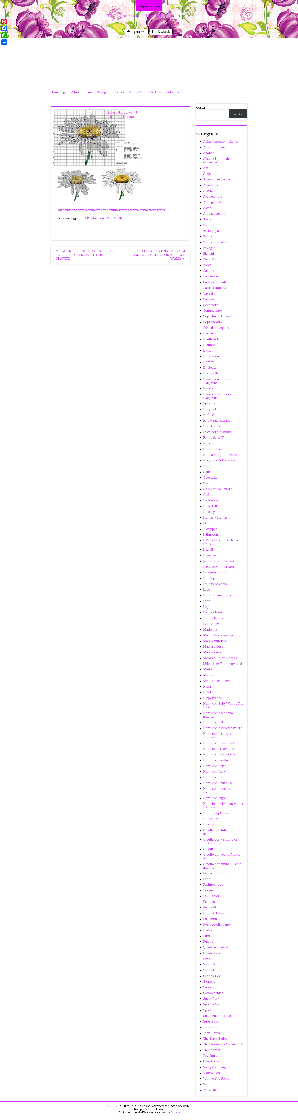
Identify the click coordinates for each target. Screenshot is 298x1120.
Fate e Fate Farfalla (216, 420)
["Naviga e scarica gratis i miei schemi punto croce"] (149, 5)
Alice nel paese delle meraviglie (218, 160)
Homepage (59, 92)
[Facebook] (4, 28)
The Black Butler (215, 1038)
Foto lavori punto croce (165, 92)
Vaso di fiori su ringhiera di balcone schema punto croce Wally (159, 255)
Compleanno (212, 310)
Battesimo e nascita (217, 242)
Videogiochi (212, 1073)
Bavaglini (103, 92)
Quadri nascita (214, 953)
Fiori (206, 443)
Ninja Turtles (212, 698)
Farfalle (208, 415)
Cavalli (208, 293)
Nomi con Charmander (220, 743)
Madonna (210, 629)
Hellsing (209, 512)
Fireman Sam (213, 449)
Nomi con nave (214, 777)
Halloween (211, 500)
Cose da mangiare (216, 328)
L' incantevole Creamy (219, 567)
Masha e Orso (213, 646)
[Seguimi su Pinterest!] (138, 34)
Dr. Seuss (209, 368)
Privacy (175, 1112)
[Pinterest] (4, 21)
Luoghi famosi (213, 618)
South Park (211, 999)
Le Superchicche (215, 584)
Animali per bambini (218, 179)
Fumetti (208, 466)
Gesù (206, 483)
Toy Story (210, 1056)
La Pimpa (210, 578)
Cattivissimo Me (215, 288)
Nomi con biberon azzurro (222, 728)
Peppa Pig (136, 92)
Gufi (90, 92)
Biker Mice (211, 259)
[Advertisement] (149, 62)
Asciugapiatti (212, 202)
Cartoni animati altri (218, 282)
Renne (207, 959)
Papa (206, 879)
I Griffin (209, 523)
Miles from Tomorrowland (222, 664)
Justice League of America (222, 561)
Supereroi (210, 1021)
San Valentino (213, 970)
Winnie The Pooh (216, 1078)
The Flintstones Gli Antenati (223, 1044)
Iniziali (208, 550)
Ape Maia (210, 191)
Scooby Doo (212, 976)
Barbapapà (211, 231)
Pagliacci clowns (215, 873)
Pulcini (208, 942)
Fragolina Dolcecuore (219, 460)
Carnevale (210, 276)
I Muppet (210, 529)
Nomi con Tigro (214, 798)
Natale (208, 692)
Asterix (208, 208)
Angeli (207, 174)
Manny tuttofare (215, 641)
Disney (120, 92)
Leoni (207, 601)
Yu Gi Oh (209, 1090)
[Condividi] (4, 42)
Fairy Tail (209, 409)
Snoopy (208, 987)
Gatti (206, 472)
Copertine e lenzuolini (219, 316)
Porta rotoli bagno (216, 924)
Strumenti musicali (217, 1016)
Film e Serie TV (214, 438)
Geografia (210, 477)
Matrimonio (212, 652)
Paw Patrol (211, 896)
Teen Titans (211, 1033)
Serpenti (209, 981)
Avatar (208, 219)
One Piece (210, 819)
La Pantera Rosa (215, 572)
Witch (207, 1084)
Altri (206, 168)
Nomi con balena (215, 722)
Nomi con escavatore (219, 749)
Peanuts (209, 902)
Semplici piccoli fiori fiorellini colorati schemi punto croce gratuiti (85, 255)
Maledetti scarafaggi (218, 635)
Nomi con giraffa (215, 760)
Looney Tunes (213, 612)
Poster (207, 930)
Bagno (207, 225)
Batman (208, 236)
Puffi (206, 936)
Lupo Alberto (212, 624)
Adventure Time (215, 147)
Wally (118, 218)
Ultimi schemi (213, 1061)
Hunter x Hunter (215, 517)
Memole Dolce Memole (220, 658)
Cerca (200, 107)
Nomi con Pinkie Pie (218, 783)
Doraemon (211, 356)
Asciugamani (212, 196)
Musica (208, 675)
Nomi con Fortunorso (219, 754)
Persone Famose (215, 913)
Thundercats (212, 1050)
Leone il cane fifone (217, 595)
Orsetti (208, 849)
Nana (207, 686)
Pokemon (210, 919)
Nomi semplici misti (217, 813)
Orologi (208, 824)
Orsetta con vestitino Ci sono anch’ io (220, 841)
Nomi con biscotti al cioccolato (218, 735)
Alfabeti (76, 92)
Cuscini (208, 333)
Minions (209, 669)
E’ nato (208, 388)
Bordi (207, 265)
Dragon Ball (211, 373)
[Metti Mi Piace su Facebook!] (161, 34)
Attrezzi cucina (214, 214)
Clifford (208, 299)
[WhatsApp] (4, 35)
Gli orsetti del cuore (217, 489)
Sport (207, 1010)
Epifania (209, 403)
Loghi (207, 607)
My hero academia (217, 681)
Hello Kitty (211, 506)
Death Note (211, 339)
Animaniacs (211, 185)
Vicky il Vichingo (215, 1067)
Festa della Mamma (217, 432)
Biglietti (208, 253)
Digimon (209, 345)
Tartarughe (211, 1027)
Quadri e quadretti (216, 947)
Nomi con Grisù (214, 766)
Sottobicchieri (213, 993)
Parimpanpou (213, 884)
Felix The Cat (212, 426)
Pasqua (208, 890)
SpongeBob (211, 1004)
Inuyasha (210, 555)
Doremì (208, 362)
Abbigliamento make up (220, 141)
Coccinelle (210, 305)
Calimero (210, 271)
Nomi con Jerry (214, 771)
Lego (206, 589)
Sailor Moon (212, 964)
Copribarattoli (213, 322)
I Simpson (210, 534)
